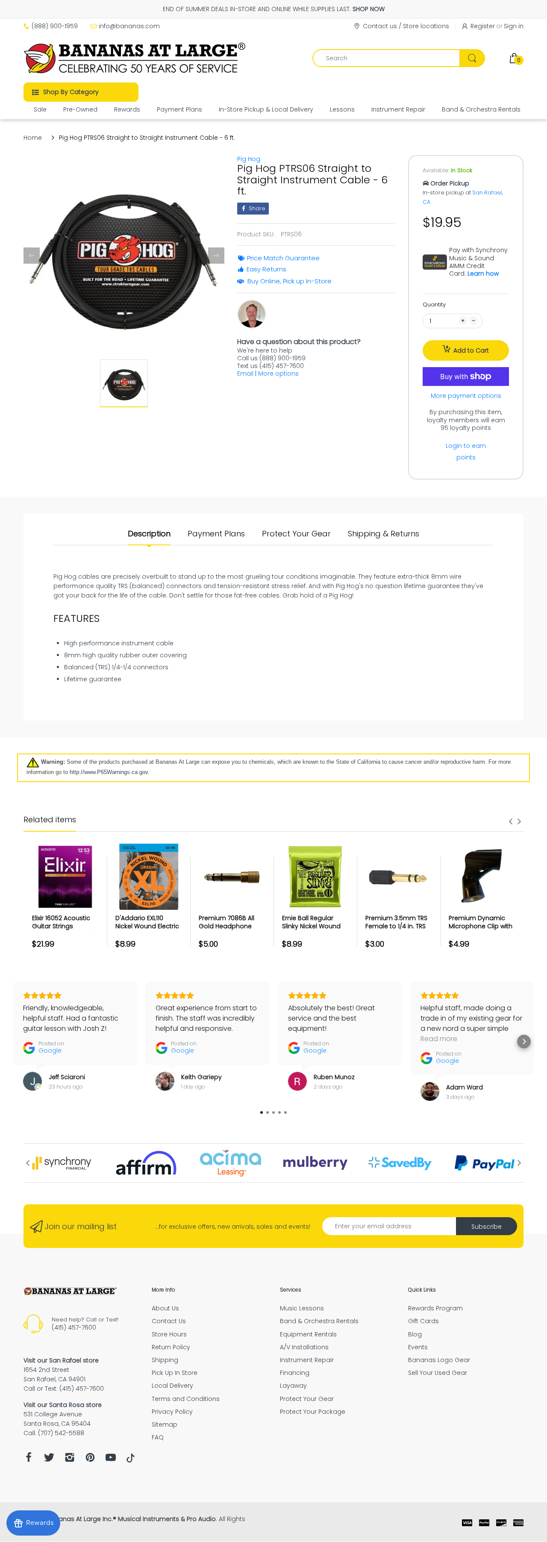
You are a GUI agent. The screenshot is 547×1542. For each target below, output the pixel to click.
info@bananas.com (129, 26)
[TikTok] (130, 1460)
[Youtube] (111, 1459)
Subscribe (486, 1226)
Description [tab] (149, 534)
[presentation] (510, 821)
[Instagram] (70, 1459)
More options (278, 373)
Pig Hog (248, 159)
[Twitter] (49, 1459)
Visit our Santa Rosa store (63, 1405)
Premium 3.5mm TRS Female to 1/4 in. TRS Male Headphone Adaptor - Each (396, 931)
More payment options (466, 396)
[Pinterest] (90, 1459)
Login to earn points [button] (466, 451)
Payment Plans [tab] (216, 534)
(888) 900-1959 (55, 26)
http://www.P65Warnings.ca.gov (109, 772)
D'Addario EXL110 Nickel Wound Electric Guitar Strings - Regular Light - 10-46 (147, 931)
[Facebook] (29, 1459)
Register (483, 26)
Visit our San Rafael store (61, 1360)
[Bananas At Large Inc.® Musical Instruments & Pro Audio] (136, 58)
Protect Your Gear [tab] (296, 534)
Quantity (434, 304)
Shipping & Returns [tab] (383, 534)
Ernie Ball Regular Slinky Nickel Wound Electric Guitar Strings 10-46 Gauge (314, 931)
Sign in (513, 26)
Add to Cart (471, 350)
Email (245, 373)
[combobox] (398, 58)
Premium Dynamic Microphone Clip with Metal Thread (480, 926)
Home (33, 137)
